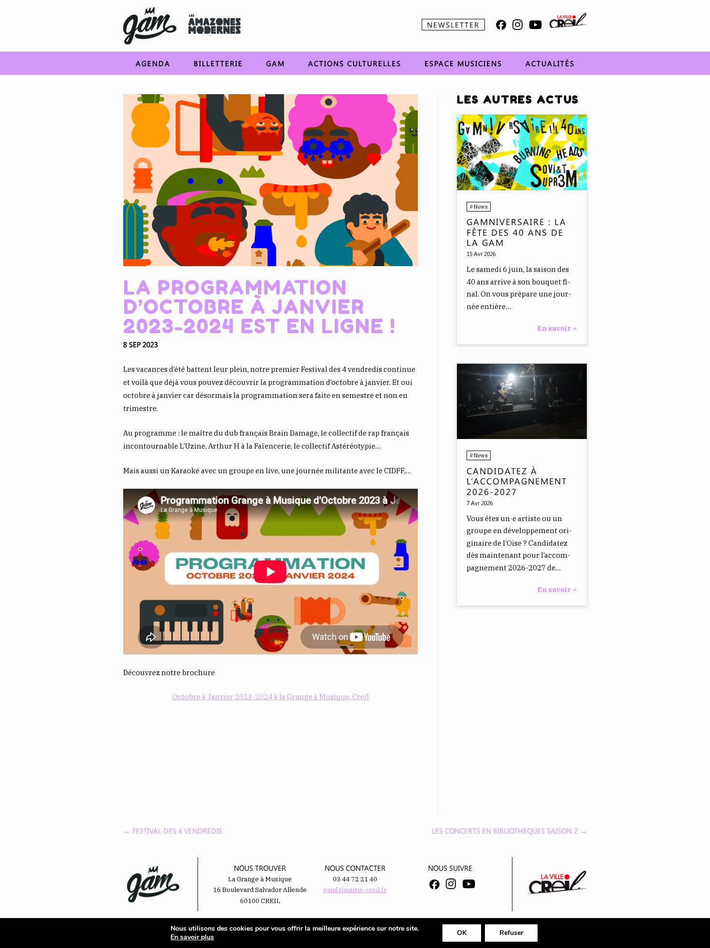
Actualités (550, 63)
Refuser (511, 932)
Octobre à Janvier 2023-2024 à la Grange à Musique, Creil (270, 696)
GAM (275, 63)
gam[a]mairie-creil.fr (354, 890)
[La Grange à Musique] (149, 25)
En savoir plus (192, 937)
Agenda (153, 63)
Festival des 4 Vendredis (172, 830)
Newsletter (453, 24)
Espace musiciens (463, 63)
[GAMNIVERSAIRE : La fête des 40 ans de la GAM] (522, 187)
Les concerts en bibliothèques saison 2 (509, 830)
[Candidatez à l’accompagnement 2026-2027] (522, 436)
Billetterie (218, 63)
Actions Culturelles (354, 63)
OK (462, 932)
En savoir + (557, 328)
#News (478, 206)
